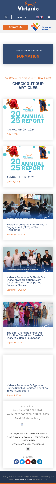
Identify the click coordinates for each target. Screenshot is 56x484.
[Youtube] (28, 461)
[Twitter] (22, 461)
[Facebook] (16, 461)
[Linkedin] (39, 461)
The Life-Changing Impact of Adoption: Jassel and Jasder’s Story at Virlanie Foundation (25, 335)
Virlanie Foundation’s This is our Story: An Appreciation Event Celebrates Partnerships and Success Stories (26, 281)
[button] (6, 17)
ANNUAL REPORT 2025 (21, 177)
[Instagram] (33, 461)
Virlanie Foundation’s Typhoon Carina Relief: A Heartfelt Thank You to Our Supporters (28, 388)
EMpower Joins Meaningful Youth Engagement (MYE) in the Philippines (27, 227)
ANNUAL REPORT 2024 (21, 129)
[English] (38, 17)
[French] (41, 17)
